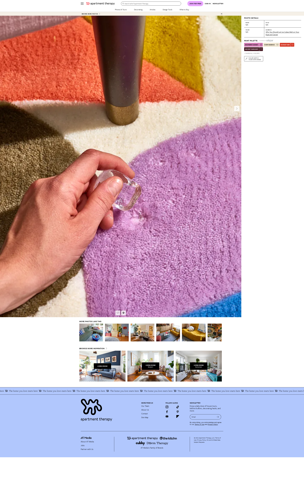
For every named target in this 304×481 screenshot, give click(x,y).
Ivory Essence (269, 44)
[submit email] (218, 417)
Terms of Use (199, 424)
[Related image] (91, 332)
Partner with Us (87, 449)
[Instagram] (167, 407)
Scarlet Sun (285, 44)
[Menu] (82, 3)
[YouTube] (167, 416)
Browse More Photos (90, 14)
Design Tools (167, 9)
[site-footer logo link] (86, 438)
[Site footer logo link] (109, 409)
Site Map (144, 417)
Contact (144, 413)
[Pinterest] (177, 411)
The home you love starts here (49, 390)
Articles (152, 9)
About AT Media (87, 441)
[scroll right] (220, 332)
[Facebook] (167, 411)
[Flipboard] (177, 416)
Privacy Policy (213, 424)
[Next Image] (236, 108)
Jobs (83, 445)
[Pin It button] (123, 313)
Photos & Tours (121, 9)
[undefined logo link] (100, 3)
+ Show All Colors (251, 53)
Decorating (138, 9)
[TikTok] (177, 407)
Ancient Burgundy (251, 49)
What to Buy (184, 9)
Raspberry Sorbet (251, 44)
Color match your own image (255, 59)
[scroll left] (81, 332)
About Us (145, 409)
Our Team (145, 406)
